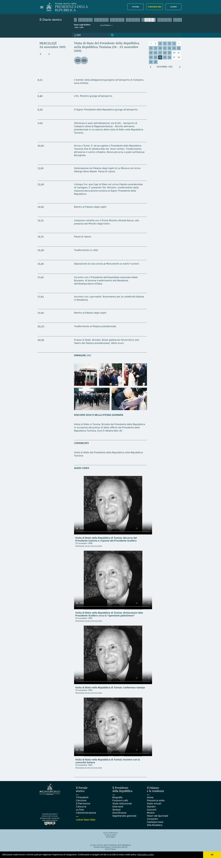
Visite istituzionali (122, 803)
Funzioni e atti (120, 800)
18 (165, 52)
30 (155, 62)
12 (169, 48)
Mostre (150, 812)
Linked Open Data (154, 7)
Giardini (151, 806)
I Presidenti (82, 797)
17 (160, 52)
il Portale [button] (135, 7)
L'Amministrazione (86, 812)
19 (169, 52)
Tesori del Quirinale (157, 815)
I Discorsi (81, 806)
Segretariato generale (124, 815)
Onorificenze (119, 812)
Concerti (151, 809)
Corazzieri (152, 818)
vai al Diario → (106, 25)
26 (169, 57)
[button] (112, 35)
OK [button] (212, 855)
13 (174, 48)
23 (155, 57)
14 (179, 48)
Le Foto (80, 809)
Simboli (116, 809)
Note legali (110, 837)
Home (150, 797)
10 (160, 48)
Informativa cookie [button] (145, 855)
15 (151, 52)
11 (165, 48)
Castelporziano (155, 822)
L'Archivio (81, 800)
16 (155, 52)
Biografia (117, 797)
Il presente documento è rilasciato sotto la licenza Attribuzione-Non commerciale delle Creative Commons (49, 817)
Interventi (117, 806)
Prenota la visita (155, 800)
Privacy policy (110, 835)
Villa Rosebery (154, 825)
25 (165, 57)
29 (151, 62)
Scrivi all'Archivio (110, 833)
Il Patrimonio (83, 803)
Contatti (173, 7)
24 (160, 57)
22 (151, 57)
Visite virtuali (154, 803)
